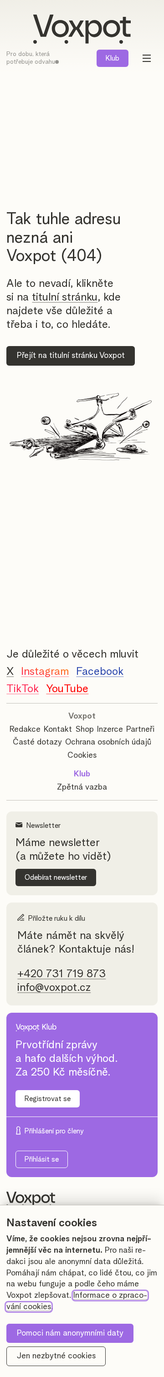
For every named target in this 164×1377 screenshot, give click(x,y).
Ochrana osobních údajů (108, 742)
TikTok (22, 688)
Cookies (82, 755)
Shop (85, 729)
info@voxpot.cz (54, 987)
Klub (112, 58)
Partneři (140, 729)
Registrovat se (48, 1098)
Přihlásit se (42, 1159)
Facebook (99, 671)
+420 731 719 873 (61, 974)
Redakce (25, 729)
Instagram (45, 671)
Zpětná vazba (82, 787)
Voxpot (82, 716)
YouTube (67, 688)
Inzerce (110, 729)
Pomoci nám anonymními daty (70, 1333)
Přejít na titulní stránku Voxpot (71, 356)
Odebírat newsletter (56, 877)
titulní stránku (64, 297)
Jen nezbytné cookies (56, 1356)
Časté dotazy (37, 742)
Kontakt (58, 729)
